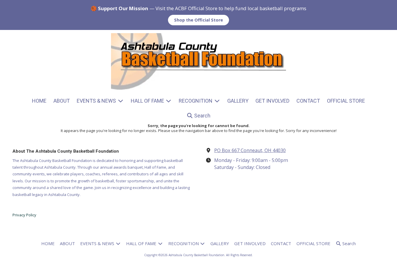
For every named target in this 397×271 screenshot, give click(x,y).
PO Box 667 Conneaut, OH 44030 (250, 150)
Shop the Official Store (198, 20)
